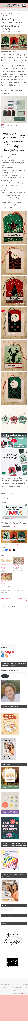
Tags (22, 590)
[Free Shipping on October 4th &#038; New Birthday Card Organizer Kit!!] (6, 560)
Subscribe (5, 676)
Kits (23, 31)
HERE (13, 518)
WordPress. (24, 993)
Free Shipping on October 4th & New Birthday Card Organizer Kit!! (5, 566)
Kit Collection (6, 13)
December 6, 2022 (11, 31)
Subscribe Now (4, 709)
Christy (3, 31)
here (16, 51)
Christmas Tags (18, 590)
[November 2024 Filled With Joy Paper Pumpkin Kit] (6, 576)
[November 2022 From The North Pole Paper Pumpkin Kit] (18, 560)
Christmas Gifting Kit (11, 590)
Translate (12, 647)
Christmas (4, 590)
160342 (2, 124)
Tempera (19, 993)
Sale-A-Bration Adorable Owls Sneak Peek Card (21, 597)
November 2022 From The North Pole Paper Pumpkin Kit (18, 566)
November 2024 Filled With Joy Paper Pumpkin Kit (6, 582)
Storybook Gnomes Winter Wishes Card (6, 597)
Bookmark (4, 592)
